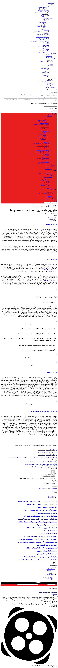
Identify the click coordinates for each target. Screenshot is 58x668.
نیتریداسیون (11, 457)
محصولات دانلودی (47, 65)
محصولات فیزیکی (47, 70)
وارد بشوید (44, 483)
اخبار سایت (49, 60)
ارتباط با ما (49, 80)
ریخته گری (46, 35)
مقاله (47, 69)
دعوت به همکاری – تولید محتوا (45, 81)
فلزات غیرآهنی (42, 22)
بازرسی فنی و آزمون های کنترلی (41, 31)
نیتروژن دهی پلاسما (34, 457)
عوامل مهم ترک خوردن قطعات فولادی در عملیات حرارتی (44, 467)
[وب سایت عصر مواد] (52, 89)
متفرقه (53, 220)
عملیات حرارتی (45, 43)
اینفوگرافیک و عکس (44, 11)
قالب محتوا (49, 4)
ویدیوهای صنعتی (42, 7)
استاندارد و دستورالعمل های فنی (41, 12)
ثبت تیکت (49, 84)
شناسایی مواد (46, 42)
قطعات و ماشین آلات (44, 39)
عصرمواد (52, 77)
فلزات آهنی (43, 20)
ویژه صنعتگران (48, 56)
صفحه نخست (51, 205)
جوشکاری (46, 33)
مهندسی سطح (45, 45)
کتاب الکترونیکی (45, 68)
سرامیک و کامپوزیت (41, 24)
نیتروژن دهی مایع (18, 457)
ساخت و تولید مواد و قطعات (42, 37)
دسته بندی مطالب (47, 18)
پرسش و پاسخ (45, 14)
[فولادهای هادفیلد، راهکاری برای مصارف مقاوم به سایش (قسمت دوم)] (55, 460)
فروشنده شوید (49, 110)
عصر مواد (55, 457)
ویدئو (48, 5)
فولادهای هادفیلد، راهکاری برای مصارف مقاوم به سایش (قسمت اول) (41, 464)
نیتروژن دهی (41, 457)
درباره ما (50, 79)
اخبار (53, 58)
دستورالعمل (46, 66)
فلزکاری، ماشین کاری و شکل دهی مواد (39, 41)
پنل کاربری (49, 83)
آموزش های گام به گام (43, 10)
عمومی (47, 49)
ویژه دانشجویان (48, 57)
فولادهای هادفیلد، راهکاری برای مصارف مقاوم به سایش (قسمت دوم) (41, 461)
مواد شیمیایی (43, 27)
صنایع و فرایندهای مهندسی (42, 38)
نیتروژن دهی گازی (26, 457)
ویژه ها (53, 53)
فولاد (45, 457)
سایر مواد (44, 29)
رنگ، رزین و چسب (41, 26)
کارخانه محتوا (51, 3)
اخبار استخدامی (48, 62)
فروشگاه (52, 64)
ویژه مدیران (49, 54)
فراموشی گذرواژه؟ (43, 97)
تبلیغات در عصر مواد (50, 87)
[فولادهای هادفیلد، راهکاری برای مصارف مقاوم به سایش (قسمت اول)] (55, 463)
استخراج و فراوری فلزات (43, 46)
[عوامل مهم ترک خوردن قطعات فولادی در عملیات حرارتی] (49, 465)
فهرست (55, 201)
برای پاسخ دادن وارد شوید (49, 476)
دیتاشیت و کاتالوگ (44, 16)
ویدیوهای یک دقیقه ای (41, 8)
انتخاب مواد (46, 30)
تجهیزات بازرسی (45, 72)
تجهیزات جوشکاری (44, 73)
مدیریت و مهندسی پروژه (43, 52)
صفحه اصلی (52, 1)
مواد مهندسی (46, 19)
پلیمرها (44, 23)
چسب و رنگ (46, 75)
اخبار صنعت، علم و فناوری (45, 61)
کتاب (48, 76)
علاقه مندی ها (48, 85)
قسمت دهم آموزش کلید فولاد (50, 269)
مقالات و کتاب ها (45, 15)
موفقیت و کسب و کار (44, 50)
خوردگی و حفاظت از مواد (43, 34)
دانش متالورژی (45, 47)
